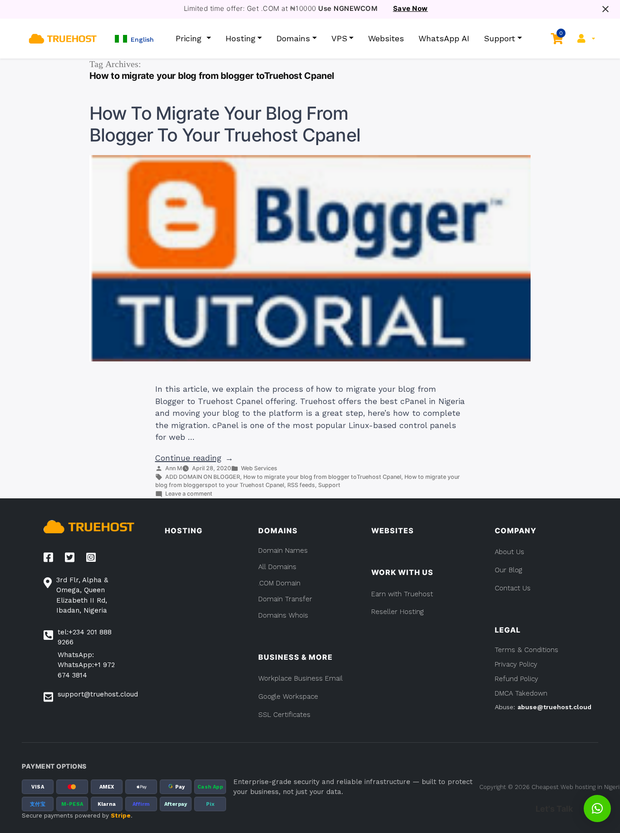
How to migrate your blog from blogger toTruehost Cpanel (322, 476)
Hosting (241, 38)
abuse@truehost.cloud (554, 707)
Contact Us (513, 588)
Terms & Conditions (526, 650)
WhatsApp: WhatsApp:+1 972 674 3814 (86, 665)
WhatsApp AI (443, 38)
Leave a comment (188, 493)
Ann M (173, 468)
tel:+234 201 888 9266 (85, 637)
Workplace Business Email (300, 678)
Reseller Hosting (397, 612)
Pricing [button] (190, 38)
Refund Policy (516, 679)
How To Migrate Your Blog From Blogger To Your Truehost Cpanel (224, 124)
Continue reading (194, 458)
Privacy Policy (516, 664)
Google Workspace (288, 696)
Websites (386, 38)
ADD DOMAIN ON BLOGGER (202, 476)
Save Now (410, 9)
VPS (339, 38)
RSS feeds (301, 485)
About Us (509, 552)
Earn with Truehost (402, 594)
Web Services (259, 468)
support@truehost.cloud (98, 694)
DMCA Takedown (521, 693)
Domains (293, 38)
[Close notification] (605, 9)
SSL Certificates (284, 715)
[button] (134, 39)
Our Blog (508, 570)
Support (499, 38)
